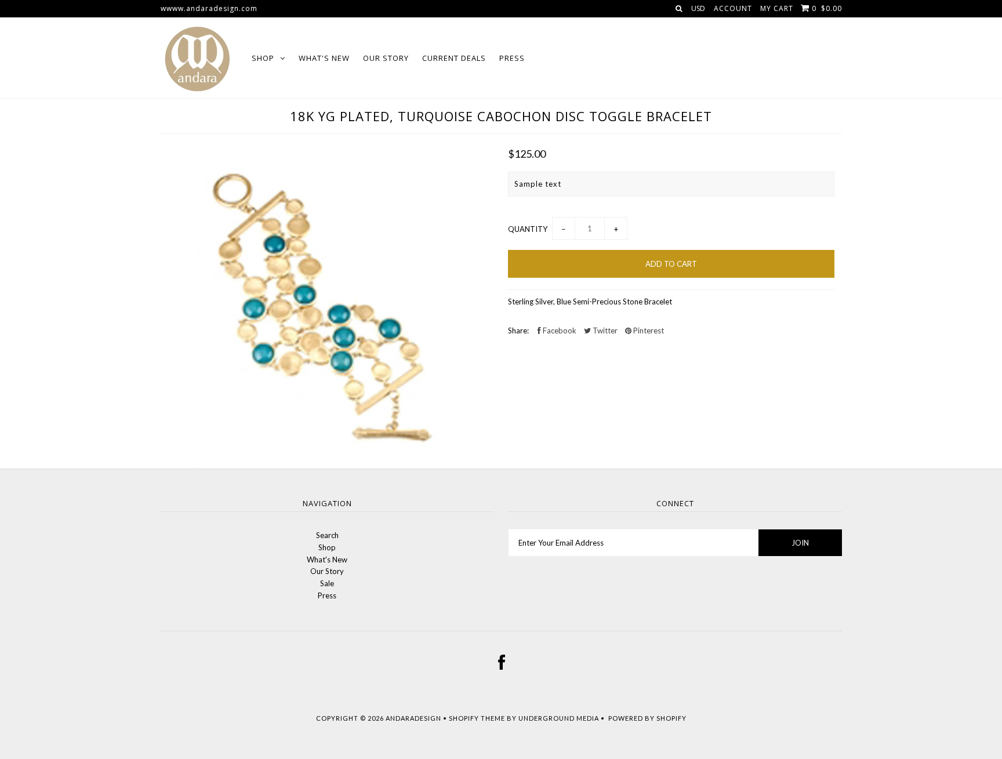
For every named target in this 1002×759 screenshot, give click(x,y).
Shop (263, 58)
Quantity (527, 229)
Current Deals (454, 58)
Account (733, 8)
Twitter (604, 330)
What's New (324, 58)
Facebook (558, 330)
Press (512, 58)
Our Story (386, 58)
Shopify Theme (477, 718)
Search (327, 535)
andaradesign (413, 718)
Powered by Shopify (647, 718)
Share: (518, 330)
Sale (327, 583)
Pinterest (647, 330)
